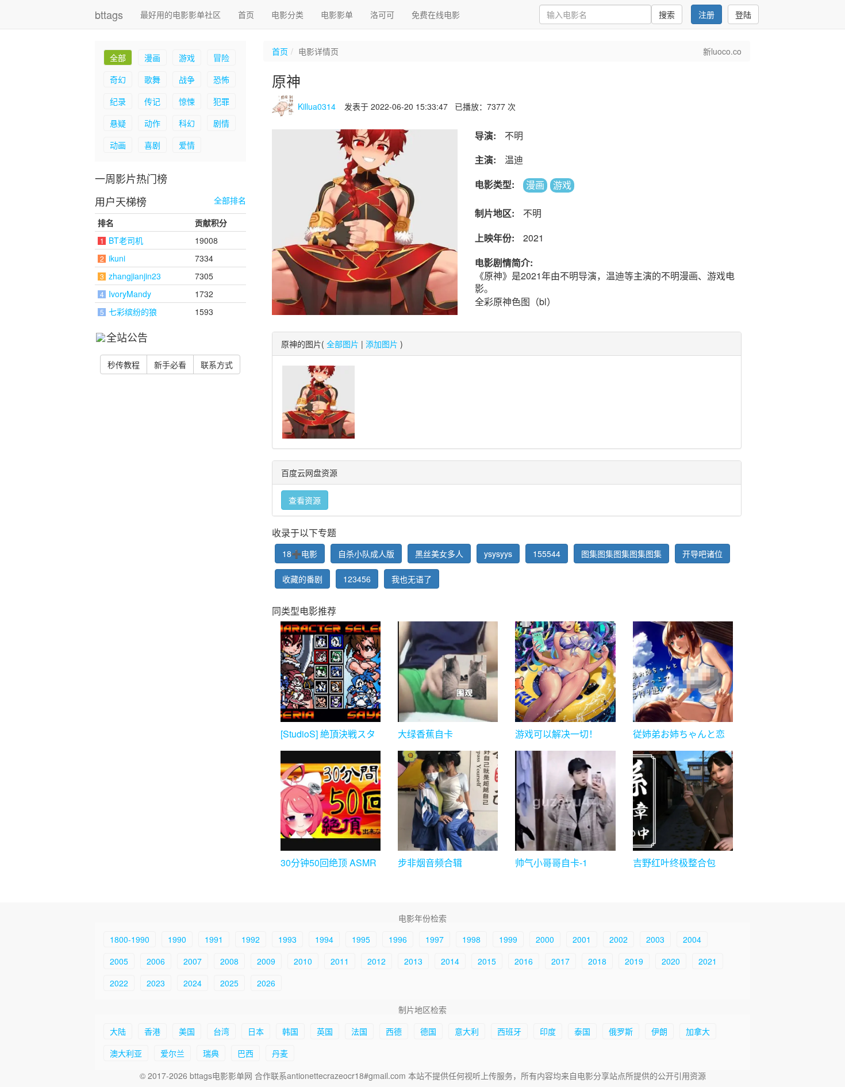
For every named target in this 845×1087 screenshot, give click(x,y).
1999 (508, 939)
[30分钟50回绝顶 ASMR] (331, 801)
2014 (450, 961)
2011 (340, 961)
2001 (582, 939)
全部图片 (343, 343)
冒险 (221, 57)
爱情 (187, 145)
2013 (413, 961)
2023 (156, 983)
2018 (597, 961)
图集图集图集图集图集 (621, 553)
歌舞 (152, 79)
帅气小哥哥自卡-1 (551, 862)
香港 (152, 1031)
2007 (192, 961)
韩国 (290, 1031)
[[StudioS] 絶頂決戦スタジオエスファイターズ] (331, 671)
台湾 (221, 1031)
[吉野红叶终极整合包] (683, 801)
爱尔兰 (172, 1053)
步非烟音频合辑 (430, 862)
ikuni (117, 258)
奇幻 (118, 79)
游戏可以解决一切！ (556, 733)
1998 (471, 939)
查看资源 (305, 500)
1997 (434, 939)
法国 (359, 1031)
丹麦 (280, 1053)
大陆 (118, 1031)
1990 (177, 939)
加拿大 (698, 1031)
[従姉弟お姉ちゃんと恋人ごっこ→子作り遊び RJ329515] (683, 671)
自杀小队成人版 (366, 553)
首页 (246, 14)
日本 (256, 1031)
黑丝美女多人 (439, 553)
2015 (487, 961)
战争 (187, 79)
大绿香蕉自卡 (425, 733)
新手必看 (170, 364)
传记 (152, 101)
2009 (266, 961)
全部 (118, 57)
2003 (655, 939)
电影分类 (287, 14)
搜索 (667, 14)
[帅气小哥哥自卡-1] (565, 801)
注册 (706, 14)
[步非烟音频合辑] (448, 801)
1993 (287, 939)
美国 (187, 1031)
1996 (398, 939)
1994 (324, 939)
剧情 (221, 123)
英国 (325, 1031)
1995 (361, 939)
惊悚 (187, 101)
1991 (214, 939)
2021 (707, 961)
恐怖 (221, 79)
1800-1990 (129, 939)
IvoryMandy (130, 293)
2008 (229, 961)
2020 (671, 961)
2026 (266, 983)
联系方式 (217, 364)
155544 (546, 553)
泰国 (582, 1031)
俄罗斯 (621, 1031)
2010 (303, 961)
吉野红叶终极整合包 (674, 862)
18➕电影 (299, 553)
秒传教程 (123, 364)
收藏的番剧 (302, 579)
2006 (156, 961)
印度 (548, 1031)
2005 (119, 961)
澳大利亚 (126, 1053)
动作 (152, 123)
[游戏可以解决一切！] (565, 671)
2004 (692, 939)
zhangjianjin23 (135, 276)
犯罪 (221, 101)
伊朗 (659, 1031)
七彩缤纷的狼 (133, 311)
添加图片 (382, 343)
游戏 (187, 57)
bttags (109, 14)
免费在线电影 (436, 14)
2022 (119, 983)
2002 (618, 939)
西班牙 (509, 1031)
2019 (634, 961)
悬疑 (118, 123)
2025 (229, 983)
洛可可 (382, 14)
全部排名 (230, 200)
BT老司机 (126, 240)
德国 (428, 1031)
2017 (560, 961)
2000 (545, 939)
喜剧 (152, 145)
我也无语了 (411, 579)
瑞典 (211, 1053)
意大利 (467, 1031)
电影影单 (337, 14)
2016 (523, 961)
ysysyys (498, 553)
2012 (376, 961)
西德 (394, 1031)
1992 (250, 939)
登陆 (743, 14)
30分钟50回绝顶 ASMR (329, 862)
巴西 (245, 1053)
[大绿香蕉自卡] (448, 671)
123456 (357, 579)
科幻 (187, 123)
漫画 (152, 57)
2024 (192, 983)
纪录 (118, 101)
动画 (118, 145)
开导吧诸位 (702, 553)
